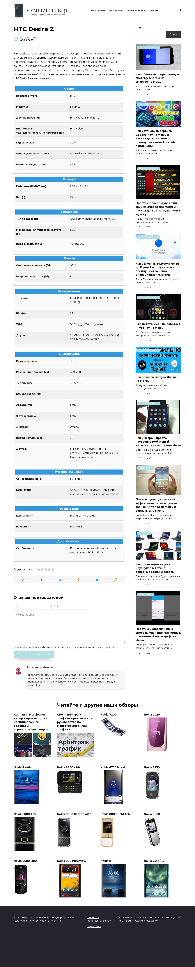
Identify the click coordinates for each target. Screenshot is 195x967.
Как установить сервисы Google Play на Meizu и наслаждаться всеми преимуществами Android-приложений (155, 138)
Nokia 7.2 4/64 (154, 860)
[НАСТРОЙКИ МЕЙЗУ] (158, 68)
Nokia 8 (106, 860)
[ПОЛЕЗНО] (158, 558)
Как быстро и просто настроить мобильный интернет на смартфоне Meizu (158, 441)
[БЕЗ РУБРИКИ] (158, 493)
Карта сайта (94, 926)
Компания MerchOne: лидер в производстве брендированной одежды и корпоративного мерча (31, 722)
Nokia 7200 (108, 714)
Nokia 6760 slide (69, 767)
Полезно (155, 10)
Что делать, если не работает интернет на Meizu (158, 325)
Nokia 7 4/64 (23, 767)
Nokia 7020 (152, 714)
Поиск (140, 27)
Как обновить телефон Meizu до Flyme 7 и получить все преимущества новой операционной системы (157, 269)
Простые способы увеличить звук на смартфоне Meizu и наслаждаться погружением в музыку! (158, 208)
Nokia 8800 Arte (25, 814)
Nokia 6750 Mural (113, 767)
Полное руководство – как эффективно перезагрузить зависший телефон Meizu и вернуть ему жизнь (156, 505)
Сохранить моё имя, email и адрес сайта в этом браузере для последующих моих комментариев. (67, 647)
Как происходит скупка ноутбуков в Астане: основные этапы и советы (155, 568)
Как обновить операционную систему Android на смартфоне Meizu (157, 78)
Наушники (115, 10)
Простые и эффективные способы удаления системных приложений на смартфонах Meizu (158, 634)
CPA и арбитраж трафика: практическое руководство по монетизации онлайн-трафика (74, 722)
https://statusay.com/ (146, 920)
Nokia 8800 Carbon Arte (74, 814)
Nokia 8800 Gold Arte (116, 814)
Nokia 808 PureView (71, 860)
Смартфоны (97, 10)
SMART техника (135, 10)
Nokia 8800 (152, 814)
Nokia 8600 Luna (25, 860)
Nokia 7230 (152, 767)
